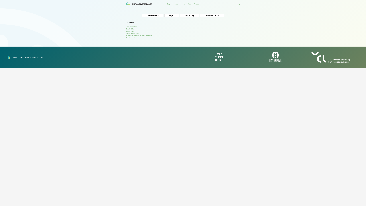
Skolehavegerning (132, 33)
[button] (239, 4)
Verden (196, 4)
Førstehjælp (130, 31)
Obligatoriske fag (153, 15)
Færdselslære (130, 29)
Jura (176, 4)
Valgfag (171, 15)
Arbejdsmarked (131, 27)
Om (189, 4)
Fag (168, 4)
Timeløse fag (189, 15)
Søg (184, 4)
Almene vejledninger (212, 15)
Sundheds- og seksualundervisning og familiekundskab (139, 36)
